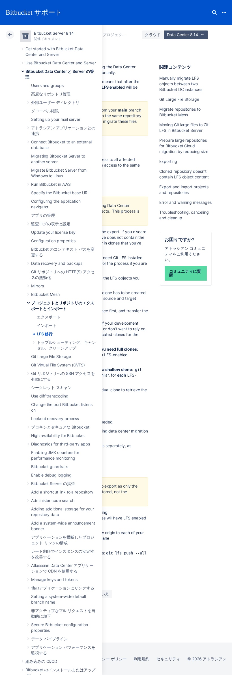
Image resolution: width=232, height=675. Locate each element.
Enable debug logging (51, 475)
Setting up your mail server (55, 119)
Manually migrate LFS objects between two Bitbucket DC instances (180, 84)
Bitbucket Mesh (45, 294)
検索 (214, 12)
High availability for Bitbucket (58, 435)
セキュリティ (168, 658)
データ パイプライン (49, 638)
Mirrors (37, 285)
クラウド (153, 34)
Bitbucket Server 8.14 (54, 33)
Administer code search (52, 500)
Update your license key (53, 232)
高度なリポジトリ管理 (50, 93)
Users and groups (47, 85)
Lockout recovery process (55, 418)
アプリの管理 (43, 215)
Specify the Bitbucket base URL (60, 192)
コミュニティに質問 (185, 273)
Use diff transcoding (49, 396)
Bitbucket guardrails (49, 466)
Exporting (168, 161)
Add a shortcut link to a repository (62, 492)
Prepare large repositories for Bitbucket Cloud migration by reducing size (183, 146)
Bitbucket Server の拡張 (53, 483)
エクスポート (49, 316)
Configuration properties (53, 240)
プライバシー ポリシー (106, 658)
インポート (47, 325)
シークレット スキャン (51, 387)
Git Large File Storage (51, 356)
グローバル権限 (45, 110)
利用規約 (142, 658)
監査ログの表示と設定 (50, 223)
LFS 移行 (45, 333)
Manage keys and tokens (54, 579)
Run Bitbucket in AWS (51, 184)
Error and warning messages (185, 202)
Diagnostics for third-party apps (60, 444)
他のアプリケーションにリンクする (62, 588)
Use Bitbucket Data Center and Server (60, 62)
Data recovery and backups (56, 263)
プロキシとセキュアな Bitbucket (60, 427)
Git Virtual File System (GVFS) (58, 364)
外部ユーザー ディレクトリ (55, 102)
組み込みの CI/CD (41, 661)
